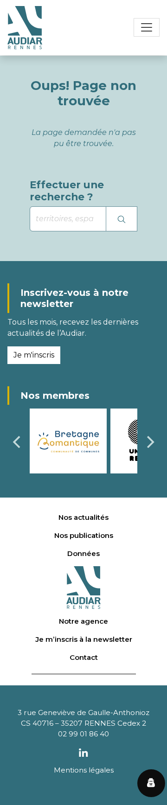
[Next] (149, 442)
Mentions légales (84, 770)
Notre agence (83, 621)
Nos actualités (83, 517)
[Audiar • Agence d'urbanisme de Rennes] (24, 27)
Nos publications (83, 535)
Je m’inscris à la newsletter (83, 639)
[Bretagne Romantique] (68, 440)
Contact (84, 657)
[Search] (121, 218)
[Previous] (17, 442)
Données (83, 553)
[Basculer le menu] (147, 27)
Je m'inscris (33, 355)
